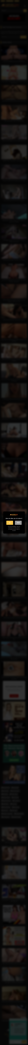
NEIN (18, 522)
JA (10, 522)
